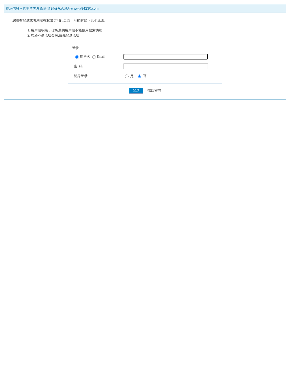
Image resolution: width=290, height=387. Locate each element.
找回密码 (154, 90)
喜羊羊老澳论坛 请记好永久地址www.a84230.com (61, 8)
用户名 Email (92, 57)
